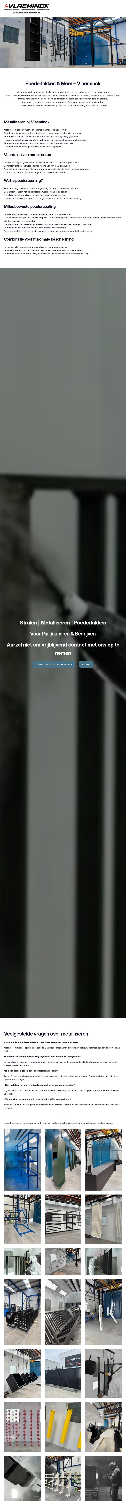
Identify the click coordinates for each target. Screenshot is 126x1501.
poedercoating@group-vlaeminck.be (54, 664)
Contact (86, 664)
